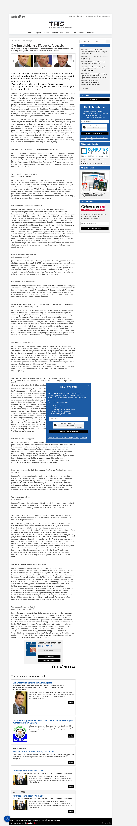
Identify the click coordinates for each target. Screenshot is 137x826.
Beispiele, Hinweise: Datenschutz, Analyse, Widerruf (67, 438)
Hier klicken (71, 425)
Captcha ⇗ (79, 427)
